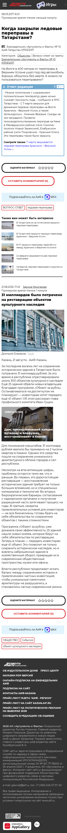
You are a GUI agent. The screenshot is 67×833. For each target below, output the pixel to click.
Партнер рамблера (32, 816)
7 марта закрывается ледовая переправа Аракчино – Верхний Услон (30, 146)
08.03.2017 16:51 (11, 14)
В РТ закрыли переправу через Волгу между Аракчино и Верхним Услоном (36, 246)
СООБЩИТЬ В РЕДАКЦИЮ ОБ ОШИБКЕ (28, 715)
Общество (23, 55)
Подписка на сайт (16, 688)
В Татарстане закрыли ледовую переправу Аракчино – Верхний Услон (39, 235)
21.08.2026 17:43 (11, 286)
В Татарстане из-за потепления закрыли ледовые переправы (37, 224)
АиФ (31, 353)
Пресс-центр (50, 670)
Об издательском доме (20, 670)
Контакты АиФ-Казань (19, 693)
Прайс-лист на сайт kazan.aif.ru (27, 703)
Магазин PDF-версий (18, 675)
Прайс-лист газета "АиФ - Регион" (27, 698)
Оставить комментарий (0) (28, 181)
